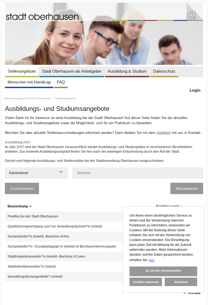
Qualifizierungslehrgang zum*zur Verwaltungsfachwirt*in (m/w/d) (55, 226)
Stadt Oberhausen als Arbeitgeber (72, 71)
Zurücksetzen (22, 188)
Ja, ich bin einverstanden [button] (163, 270)
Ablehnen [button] (181, 282)
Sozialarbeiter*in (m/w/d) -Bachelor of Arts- (39, 236)
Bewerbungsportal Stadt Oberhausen (29, 98)
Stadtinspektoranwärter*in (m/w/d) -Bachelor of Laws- (47, 256)
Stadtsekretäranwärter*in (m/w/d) (32, 266)
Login (195, 90)
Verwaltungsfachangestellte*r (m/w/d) (35, 276)
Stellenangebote (22, 71)
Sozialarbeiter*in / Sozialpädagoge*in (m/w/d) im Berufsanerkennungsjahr (62, 246)
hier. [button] (152, 260)
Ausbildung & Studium (127, 71)
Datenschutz (164, 71)
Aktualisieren (187, 188)
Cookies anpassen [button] (146, 282)
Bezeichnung (18, 206)
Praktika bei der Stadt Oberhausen (33, 216)
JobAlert (164, 133)
